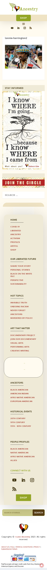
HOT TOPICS (16, 295)
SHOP (23, 18)
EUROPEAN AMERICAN (21, 401)
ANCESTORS (16, 314)
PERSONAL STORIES (20, 270)
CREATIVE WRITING (19, 350)
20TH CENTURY (17, 418)
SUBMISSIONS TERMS (9, 549)
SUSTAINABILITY (18, 284)
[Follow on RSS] (30, 28)
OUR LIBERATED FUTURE (23, 259)
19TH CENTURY (17, 422)
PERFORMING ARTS (19, 347)
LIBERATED (15, 230)
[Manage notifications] (42, 565)
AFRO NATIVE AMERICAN (22, 397)
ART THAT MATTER (20, 328)
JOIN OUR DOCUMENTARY (23, 339)
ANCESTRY (15, 234)
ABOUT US (5, 547)
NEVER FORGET (17, 310)
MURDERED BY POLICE (21, 318)
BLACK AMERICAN (19, 389)
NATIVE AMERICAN (19, 452)
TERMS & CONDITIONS (24, 547)
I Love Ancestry (22, 537)
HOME (13, 219)
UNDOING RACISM (19, 306)
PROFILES (15, 242)
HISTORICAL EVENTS (21, 411)
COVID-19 (15, 226)
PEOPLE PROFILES (19, 442)
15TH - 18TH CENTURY (20, 426)
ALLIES (13, 460)
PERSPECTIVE (16, 280)
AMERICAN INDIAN (19, 393)
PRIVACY (37, 547)
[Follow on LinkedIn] (18, 28)
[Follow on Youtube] (12, 28)
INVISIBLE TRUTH (18, 302)
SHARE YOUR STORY (20, 266)
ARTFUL (14, 246)
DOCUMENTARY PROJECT (22, 335)
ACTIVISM (15, 238)
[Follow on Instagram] (24, 28)
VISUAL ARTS (16, 343)
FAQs (12, 547)
